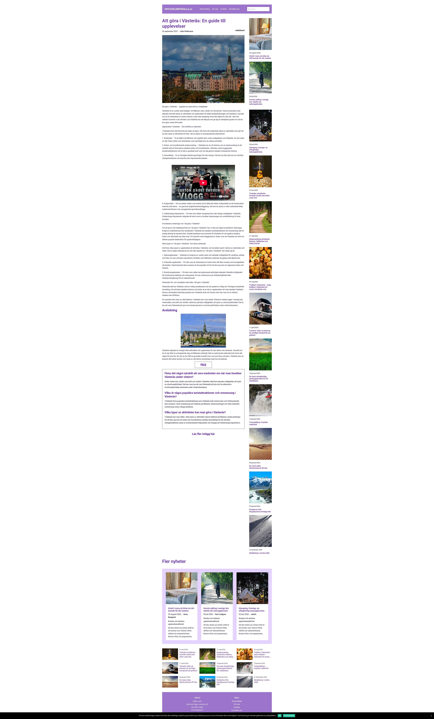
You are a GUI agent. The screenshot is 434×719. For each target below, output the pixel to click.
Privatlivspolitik (289, 715)
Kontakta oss (234, 9)
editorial (180, 624)
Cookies (223, 9)
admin (253, 614)
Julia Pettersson (186, 31)
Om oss (215, 9)
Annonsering (205, 9)
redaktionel (239, 30)
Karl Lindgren (220, 614)
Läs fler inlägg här (203, 434)
